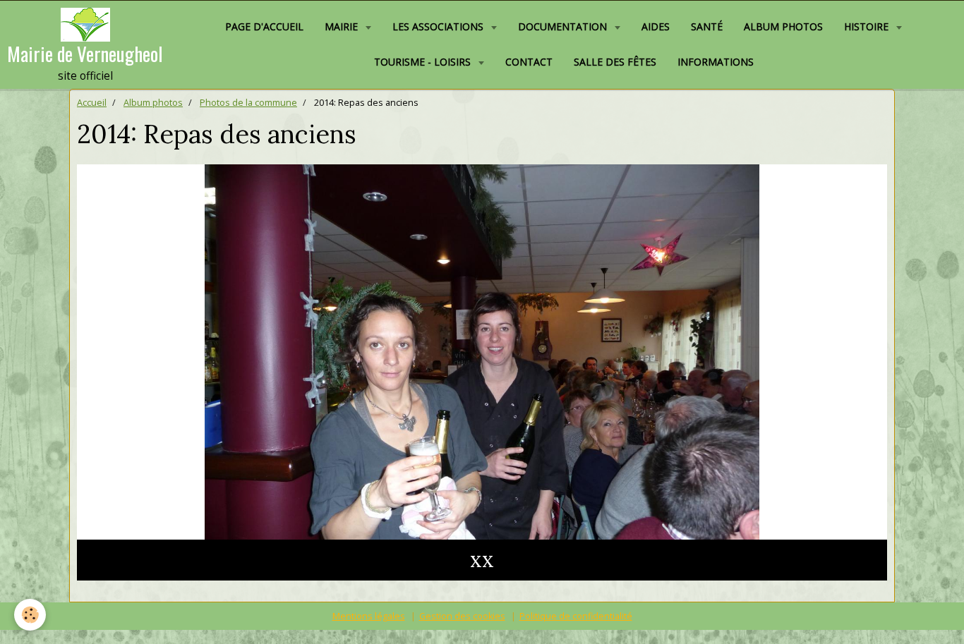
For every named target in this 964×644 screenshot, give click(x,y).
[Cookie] (30, 615)
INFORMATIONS (715, 61)
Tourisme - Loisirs (424, 61)
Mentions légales (368, 616)
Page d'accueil (264, 26)
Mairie (343, 26)
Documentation (564, 26)
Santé (707, 26)
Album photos (783, 26)
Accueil (92, 103)
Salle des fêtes (615, 61)
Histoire (867, 26)
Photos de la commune (248, 103)
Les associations (439, 26)
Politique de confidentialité (575, 616)
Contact (529, 61)
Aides (655, 26)
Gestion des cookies (462, 616)
